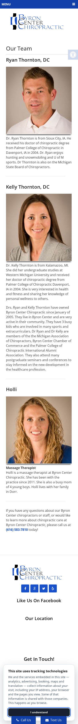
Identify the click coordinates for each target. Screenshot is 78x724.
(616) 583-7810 (17, 529)
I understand (39, 712)
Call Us (25, 720)
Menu (6, 4)
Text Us (56, 720)
